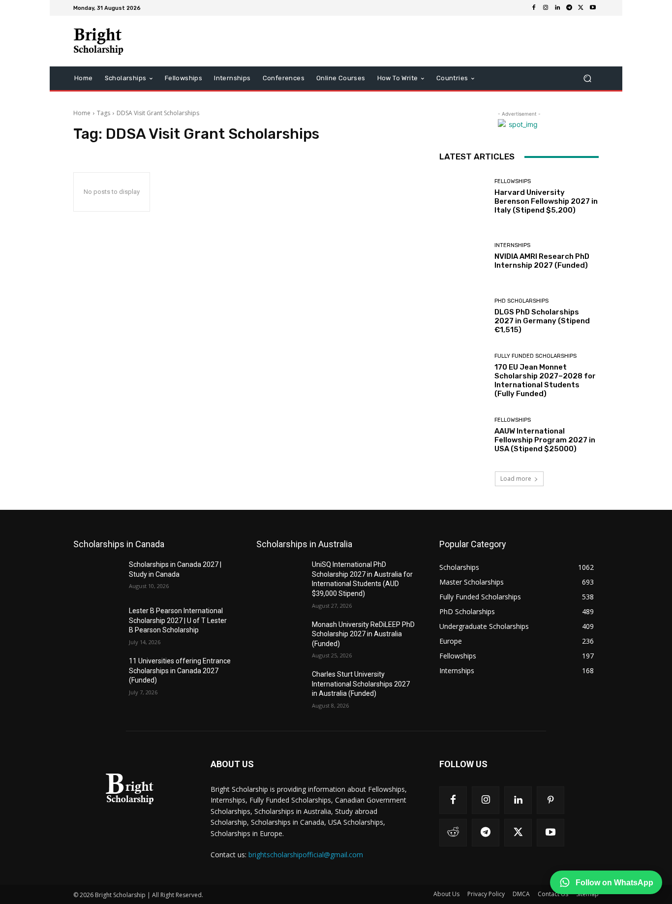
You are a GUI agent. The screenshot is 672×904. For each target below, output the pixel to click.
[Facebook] (534, 8)
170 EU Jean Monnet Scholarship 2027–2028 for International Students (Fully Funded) (545, 380)
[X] (581, 8)
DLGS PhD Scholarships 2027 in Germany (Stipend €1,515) (542, 321)
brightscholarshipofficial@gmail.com (305, 854)
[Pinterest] (550, 800)
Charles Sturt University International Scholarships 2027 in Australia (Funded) (361, 683)
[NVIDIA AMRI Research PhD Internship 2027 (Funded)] (463, 256)
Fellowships (512, 181)
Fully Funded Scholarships (535, 356)
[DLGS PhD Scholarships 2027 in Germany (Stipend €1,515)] (463, 316)
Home (82, 113)
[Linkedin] (557, 8)
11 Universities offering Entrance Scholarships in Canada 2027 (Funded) (180, 670)
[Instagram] (545, 8)
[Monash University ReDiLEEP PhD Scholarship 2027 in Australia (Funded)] (280, 637)
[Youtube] (593, 8)
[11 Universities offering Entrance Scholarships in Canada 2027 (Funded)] (97, 673)
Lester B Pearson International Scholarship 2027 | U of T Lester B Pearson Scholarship (178, 620)
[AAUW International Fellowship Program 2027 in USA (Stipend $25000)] (463, 435)
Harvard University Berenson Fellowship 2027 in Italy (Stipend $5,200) (546, 201)
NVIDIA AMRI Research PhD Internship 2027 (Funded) (541, 261)
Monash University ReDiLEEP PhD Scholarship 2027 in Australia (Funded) (363, 634)
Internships (512, 245)
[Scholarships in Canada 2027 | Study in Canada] (97, 576)
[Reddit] (453, 832)
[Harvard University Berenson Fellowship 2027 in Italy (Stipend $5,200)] (463, 196)
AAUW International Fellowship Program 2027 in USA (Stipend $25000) (544, 440)
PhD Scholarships (521, 301)
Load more (515, 478)
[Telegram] (569, 8)
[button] (587, 78)
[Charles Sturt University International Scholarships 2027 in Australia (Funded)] (280, 686)
